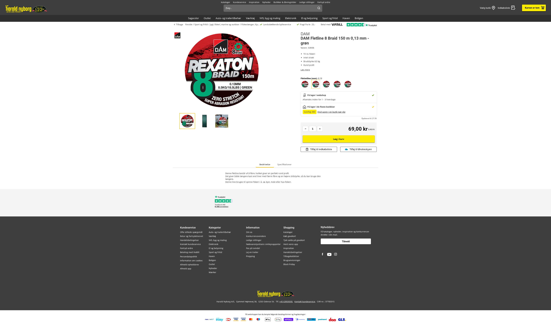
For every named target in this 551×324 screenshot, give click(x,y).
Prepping (250, 256)
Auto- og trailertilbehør (228, 18)
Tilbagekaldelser (291, 256)
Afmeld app (185, 268)
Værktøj (250, 18)
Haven (346, 18)
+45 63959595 (286, 301)
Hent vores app (290, 244)
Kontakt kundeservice (190, 244)
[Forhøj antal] (320, 129)
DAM (305, 33)
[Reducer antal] (305, 129)
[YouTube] (329, 254)
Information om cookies (191, 260)
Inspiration (254, 2)
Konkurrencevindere (256, 236)
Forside (188, 24)
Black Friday (289, 264)
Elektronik (290, 18)
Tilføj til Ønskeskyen (361, 149)
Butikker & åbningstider (284, 2)
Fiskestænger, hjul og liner (250, 24)
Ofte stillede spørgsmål (191, 232)
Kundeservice (239, 2)
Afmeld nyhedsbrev (189, 264)
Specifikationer (284, 164)
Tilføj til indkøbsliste (321, 149)
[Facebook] (323, 254)
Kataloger (225, 2)
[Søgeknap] (318, 8)
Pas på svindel (253, 248)
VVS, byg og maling (270, 18)
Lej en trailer (252, 252)
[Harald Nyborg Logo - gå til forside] (26, 9)
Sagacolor (193, 18)
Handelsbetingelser (189, 240)
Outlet (207, 18)
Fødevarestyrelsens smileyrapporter (263, 244)
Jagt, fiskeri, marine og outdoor (224, 24)
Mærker (212, 272)
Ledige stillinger (307, 2)
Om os (249, 232)
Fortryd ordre (323, 2)
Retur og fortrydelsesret (191, 236)
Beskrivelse (264, 164)
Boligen (359, 18)
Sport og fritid (330, 18)
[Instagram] (336, 254)
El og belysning (309, 18)
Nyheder (266, 2)
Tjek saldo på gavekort (294, 240)
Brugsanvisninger (291, 260)
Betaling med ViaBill (189, 252)
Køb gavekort (289, 236)
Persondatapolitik (188, 256)
